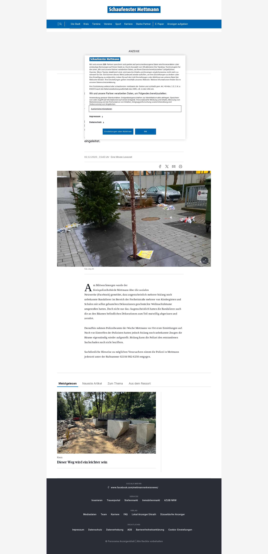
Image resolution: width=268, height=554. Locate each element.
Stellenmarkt (131, 500)
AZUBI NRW (170, 500)
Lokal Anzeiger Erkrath (144, 514)
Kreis (86, 24)
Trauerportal (113, 500)
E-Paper (159, 24)
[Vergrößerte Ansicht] (134, 219)
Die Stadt (75, 24)
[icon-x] (167, 166)
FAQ (126, 514)
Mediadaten (89, 514)
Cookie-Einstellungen (180, 529)
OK (145, 131)
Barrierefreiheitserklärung (150, 529)
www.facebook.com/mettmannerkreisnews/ (134, 487)
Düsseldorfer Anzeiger (172, 514)
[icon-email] (174, 166)
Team (104, 514)
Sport (118, 24)
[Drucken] (180, 166)
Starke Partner (143, 24)
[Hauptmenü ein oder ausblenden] (59, 24)
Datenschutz (95, 529)
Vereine (108, 24)
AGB (129, 529)
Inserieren (97, 500)
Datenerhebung (114, 529)
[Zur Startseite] (134, 9)
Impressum (78, 529)
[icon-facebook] (160, 166)
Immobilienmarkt (151, 500)
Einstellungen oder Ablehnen (118, 131)
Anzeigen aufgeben (177, 24)
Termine (96, 24)
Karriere (128, 24)
